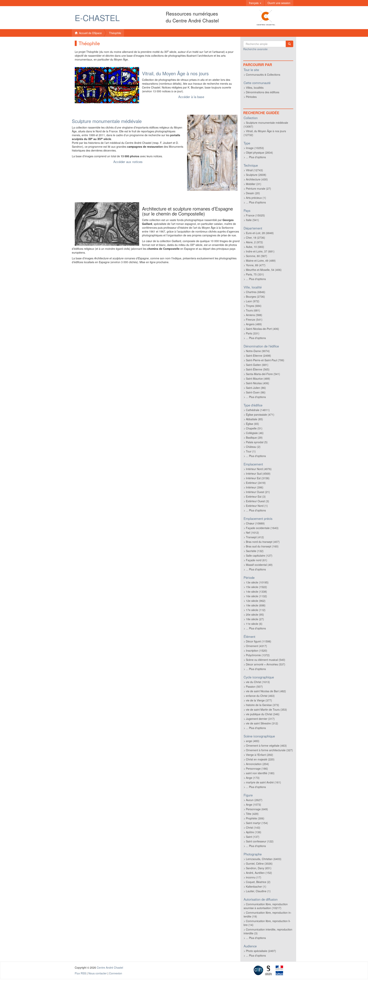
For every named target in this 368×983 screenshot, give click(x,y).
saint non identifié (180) (260, 773)
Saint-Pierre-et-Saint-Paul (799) (265, 360)
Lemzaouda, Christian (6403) (263, 859)
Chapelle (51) (254, 428)
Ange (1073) (253, 804)
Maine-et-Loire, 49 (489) (261, 260)
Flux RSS (80, 973)
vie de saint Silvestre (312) (262, 723)
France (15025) (255, 215)
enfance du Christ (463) (260, 696)
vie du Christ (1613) (258, 682)
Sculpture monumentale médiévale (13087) (266, 124)
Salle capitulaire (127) (259, 555)
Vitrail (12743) (254, 170)
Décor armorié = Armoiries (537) (265, 664)
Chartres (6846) (255, 292)
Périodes (251, 97)
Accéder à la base (191, 96)
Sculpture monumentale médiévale (107, 121)
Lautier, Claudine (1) (258, 891)
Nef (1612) (252, 532)
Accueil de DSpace (89, 33)
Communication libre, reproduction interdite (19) (268, 914)
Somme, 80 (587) (256, 256)
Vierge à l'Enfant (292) (259, 755)
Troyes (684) (253, 306)
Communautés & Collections (263, 74)
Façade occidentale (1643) (262, 528)
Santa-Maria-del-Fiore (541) (263, 374)
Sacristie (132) (255, 551)
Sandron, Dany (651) (258, 868)
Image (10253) (255, 148)
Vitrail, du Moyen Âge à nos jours (175, 73)
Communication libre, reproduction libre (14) (267, 923)
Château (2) (253, 447)
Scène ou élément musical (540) (265, 660)
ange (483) (252, 741)
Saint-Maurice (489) (258, 378)
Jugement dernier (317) (260, 719)
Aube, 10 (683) (255, 247)
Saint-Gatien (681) (257, 365)
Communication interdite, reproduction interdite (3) (268, 931)
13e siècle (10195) (257, 582)
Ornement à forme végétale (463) (266, 745)
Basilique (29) (254, 437)
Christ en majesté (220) (260, 759)
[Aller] (289, 44)
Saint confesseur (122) (260, 841)
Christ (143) (253, 827)
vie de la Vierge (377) (259, 700)
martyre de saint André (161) (263, 782)
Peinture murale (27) (258, 188)
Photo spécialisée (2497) (261, 951)
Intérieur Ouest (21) (258, 492)
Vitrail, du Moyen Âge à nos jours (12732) (265, 133)
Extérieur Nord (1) (257, 506)
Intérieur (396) (254, 487)
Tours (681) (253, 310)
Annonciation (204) (257, 764)
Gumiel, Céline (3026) (259, 863)
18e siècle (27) (255, 619)
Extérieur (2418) (256, 483)
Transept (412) (255, 537)
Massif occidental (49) (259, 565)
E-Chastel (97, 17)
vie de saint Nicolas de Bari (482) (266, 691)
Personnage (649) (257, 809)
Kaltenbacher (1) (256, 886)
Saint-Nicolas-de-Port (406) (262, 329)
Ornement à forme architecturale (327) (269, 750)
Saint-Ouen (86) (255, 392)
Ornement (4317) (256, 646)
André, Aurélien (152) (259, 873)
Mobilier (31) (253, 184)
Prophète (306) (255, 818)
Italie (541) (252, 220)
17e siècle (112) (255, 610)
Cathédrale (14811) (258, 410)
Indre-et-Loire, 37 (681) (260, 251)
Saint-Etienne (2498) (258, 355)
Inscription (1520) (256, 650)
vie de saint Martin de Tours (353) (266, 709)
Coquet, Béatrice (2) (258, 882)
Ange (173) (253, 778)
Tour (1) (251, 451)
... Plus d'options (256, 157)
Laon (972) (252, 301)
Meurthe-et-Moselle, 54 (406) (264, 270)
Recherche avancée (255, 49)
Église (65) (252, 424)
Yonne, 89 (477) (255, 265)
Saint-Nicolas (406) (257, 383)
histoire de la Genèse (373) (262, 705)
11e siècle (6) (254, 624)
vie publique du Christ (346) (262, 714)
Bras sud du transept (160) (262, 546)
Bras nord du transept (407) (263, 542)
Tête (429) (252, 814)
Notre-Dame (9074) (258, 351)
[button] (255, 3)
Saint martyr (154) (257, 823)
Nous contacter (97, 973)
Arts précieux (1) (256, 198)
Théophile (115, 33)
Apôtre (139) (253, 832)
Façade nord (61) (256, 560)
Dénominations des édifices (262, 92)
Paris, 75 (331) (255, 274)
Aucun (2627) (254, 800)
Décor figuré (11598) (258, 641)
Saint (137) (252, 837)
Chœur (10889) (255, 523)
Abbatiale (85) (254, 419)
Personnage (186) (257, 768)
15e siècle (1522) (256, 587)
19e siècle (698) (255, 605)
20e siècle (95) (255, 614)
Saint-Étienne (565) (257, 369)
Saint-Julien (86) (256, 388)
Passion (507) (254, 686)
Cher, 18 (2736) (255, 237)
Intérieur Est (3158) (257, 478)
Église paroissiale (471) (260, 414)
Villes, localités (255, 87)
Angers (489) (254, 324)
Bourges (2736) (255, 296)
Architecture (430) (257, 179)
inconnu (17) (253, 877)
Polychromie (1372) (258, 655)
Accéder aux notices (128, 161)
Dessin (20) (253, 193)
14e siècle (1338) (256, 591)
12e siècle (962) (255, 601)
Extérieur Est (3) (256, 496)
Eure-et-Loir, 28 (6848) (260, 233)
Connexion (115, 973)
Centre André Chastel (110, 967)
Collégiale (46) (255, 433)
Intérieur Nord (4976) (259, 469)
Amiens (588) (254, 315)
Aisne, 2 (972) (254, 242)
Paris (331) (252, 333)
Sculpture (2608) (256, 175)
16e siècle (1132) (256, 596)
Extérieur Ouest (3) (257, 501)
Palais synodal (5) (257, 442)
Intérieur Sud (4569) (258, 473)
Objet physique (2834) (259, 152)
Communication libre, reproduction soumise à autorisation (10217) (266, 906)
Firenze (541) (254, 319)
